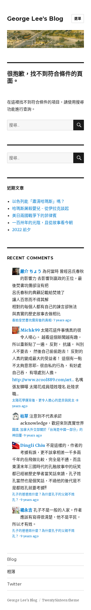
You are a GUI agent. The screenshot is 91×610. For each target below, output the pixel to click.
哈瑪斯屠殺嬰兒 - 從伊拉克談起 (40, 208)
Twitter (14, 584)
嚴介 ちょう (30, 271)
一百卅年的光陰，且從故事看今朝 (42, 222)
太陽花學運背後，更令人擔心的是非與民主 (43, 400)
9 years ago (33, 435)
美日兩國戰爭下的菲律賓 (34, 215)
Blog (12, 559)
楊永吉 (26, 510)
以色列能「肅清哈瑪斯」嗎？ (38, 201)
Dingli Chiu (32, 445)
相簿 (11, 571)
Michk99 (30, 330)
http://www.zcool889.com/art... (43, 379)
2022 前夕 (21, 229)
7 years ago (62, 320)
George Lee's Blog (35, 18)
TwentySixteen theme (60, 600)
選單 (77, 18)
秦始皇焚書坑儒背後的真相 (32, 320)
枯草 (24, 416)
